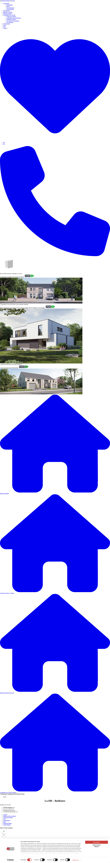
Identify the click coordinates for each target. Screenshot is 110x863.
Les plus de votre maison (12, 21)
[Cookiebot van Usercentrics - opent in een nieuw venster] (10, 860)
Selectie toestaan (97, 845)
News (4, 25)
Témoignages (6, 23)
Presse (8, 6)
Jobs (4, 26)
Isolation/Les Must (11, 19)
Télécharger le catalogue (12, 794)
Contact (5, 28)
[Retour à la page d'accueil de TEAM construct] (7, 0)
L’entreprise (6, 3)
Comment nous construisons (13, 18)
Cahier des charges (11, 16)
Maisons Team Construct (9, 816)
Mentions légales (7, 823)
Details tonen (75, 860)
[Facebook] (5, 833)
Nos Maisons (6, 10)
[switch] (42, 859)
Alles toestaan (96, 842)
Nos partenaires (10, 7)
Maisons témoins (7, 13)
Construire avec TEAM (9, 15)
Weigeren (96, 846)
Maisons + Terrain (7, 12)
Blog (4, 822)
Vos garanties (9, 22)
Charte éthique (10, 9)
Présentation (9, 5)
